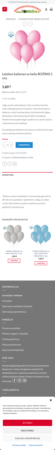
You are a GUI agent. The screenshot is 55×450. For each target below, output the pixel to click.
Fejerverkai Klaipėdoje (13, 350)
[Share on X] (9, 163)
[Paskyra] (46, 9)
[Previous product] (30, 24)
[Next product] (25, 24)
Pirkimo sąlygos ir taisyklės (15, 333)
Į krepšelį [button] (14, 261)
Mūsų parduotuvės (36, 445)
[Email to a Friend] (15, 163)
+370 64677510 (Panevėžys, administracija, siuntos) (27, 2)
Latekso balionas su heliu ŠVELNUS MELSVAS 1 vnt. (41, 253)
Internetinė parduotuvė (34, 19)
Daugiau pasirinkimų (27, 438)
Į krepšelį (24, 145)
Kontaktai (7, 300)
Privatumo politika (19, 445)
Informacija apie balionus (14, 311)
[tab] (27, 179)
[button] (50, 400)
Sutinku (27, 422)
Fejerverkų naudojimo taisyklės (17, 306)
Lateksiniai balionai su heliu (22, 157)
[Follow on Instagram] (19, 380)
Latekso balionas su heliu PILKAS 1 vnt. (14, 252)
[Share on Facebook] (4, 163)
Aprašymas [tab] (8, 175)
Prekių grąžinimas (10, 339)
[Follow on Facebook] (14, 380)
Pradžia (11, 19)
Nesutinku (27, 430)
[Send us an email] (24, 380)
